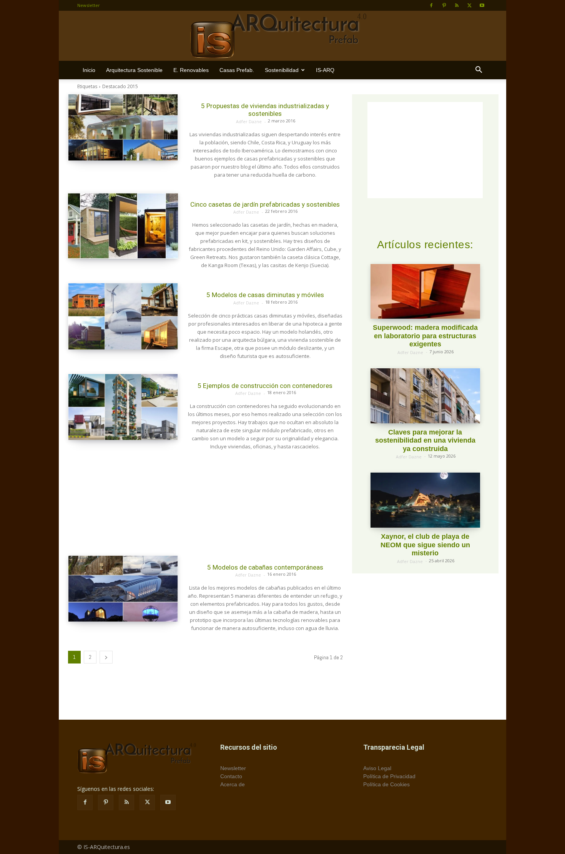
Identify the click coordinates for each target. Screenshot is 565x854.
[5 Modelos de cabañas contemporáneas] (123, 589)
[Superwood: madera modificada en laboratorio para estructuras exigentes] (425, 291)
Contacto (231, 776)
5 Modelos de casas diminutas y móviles (265, 295)
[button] (478, 70)
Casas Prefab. (236, 70)
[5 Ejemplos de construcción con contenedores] (123, 407)
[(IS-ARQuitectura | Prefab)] (282, 36)
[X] (469, 5)
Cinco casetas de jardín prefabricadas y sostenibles (265, 204)
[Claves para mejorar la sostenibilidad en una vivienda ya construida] (425, 395)
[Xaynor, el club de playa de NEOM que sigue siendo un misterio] (425, 500)
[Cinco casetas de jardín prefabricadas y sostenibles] (123, 226)
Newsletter (88, 5)
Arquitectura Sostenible (134, 70)
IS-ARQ (325, 70)
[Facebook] (431, 5)
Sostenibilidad (282, 70)
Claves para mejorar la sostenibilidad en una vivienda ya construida (425, 440)
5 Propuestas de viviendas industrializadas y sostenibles (265, 109)
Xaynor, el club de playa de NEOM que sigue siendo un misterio (425, 545)
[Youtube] (482, 5)
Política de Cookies (386, 784)
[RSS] (456, 5)
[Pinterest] (444, 5)
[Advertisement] (205, 503)
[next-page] (106, 657)
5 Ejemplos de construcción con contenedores (265, 385)
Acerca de (232, 784)
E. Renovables (191, 70)
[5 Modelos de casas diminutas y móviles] (123, 316)
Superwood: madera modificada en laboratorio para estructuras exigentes (425, 336)
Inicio (89, 70)
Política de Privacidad (389, 776)
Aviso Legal (377, 768)
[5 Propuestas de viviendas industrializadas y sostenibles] (123, 127)
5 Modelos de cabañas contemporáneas (265, 567)
